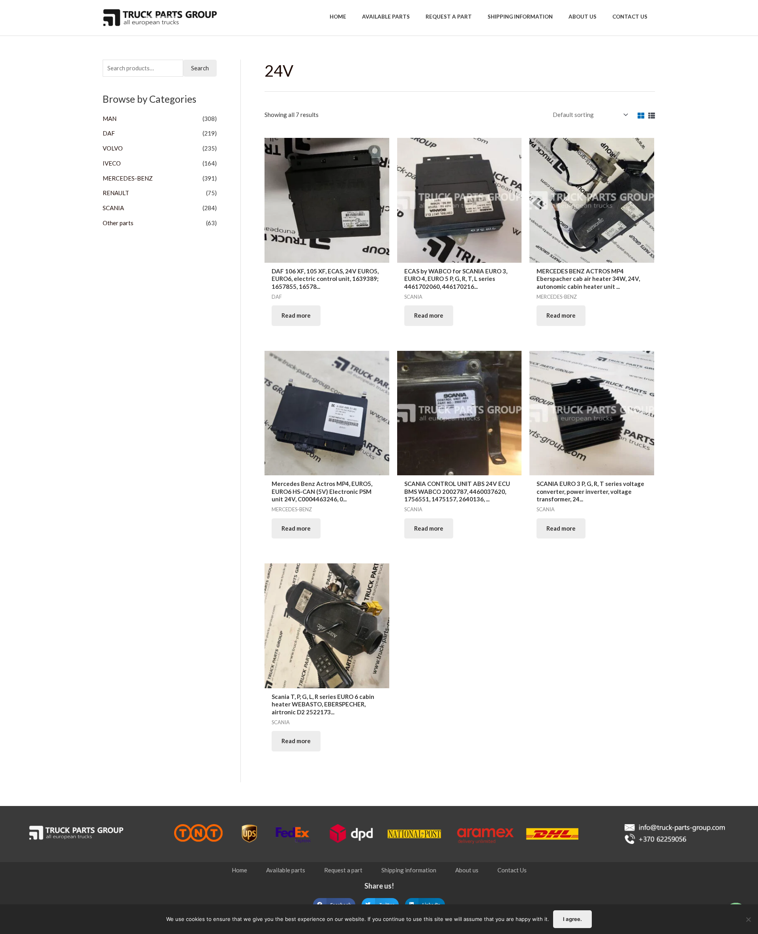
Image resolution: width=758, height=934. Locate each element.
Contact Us (512, 870)
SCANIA (113, 207)
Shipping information (408, 870)
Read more (296, 315)
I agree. (572, 919)
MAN (109, 118)
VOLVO (113, 148)
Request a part (343, 870)
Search (200, 68)
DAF (109, 133)
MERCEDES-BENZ (128, 178)
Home (239, 870)
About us (466, 870)
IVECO (112, 163)
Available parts (285, 870)
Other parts (118, 222)
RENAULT (116, 192)
